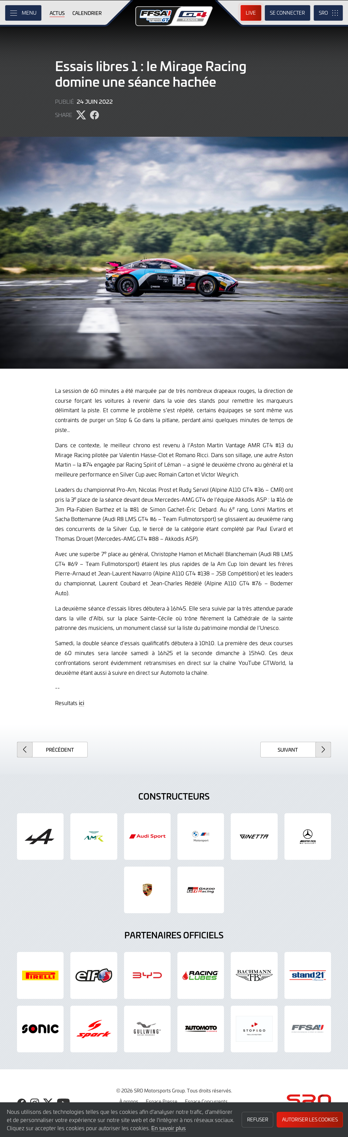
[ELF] (93, 975)
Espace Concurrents (206, 1101)
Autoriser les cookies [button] (310, 1119)
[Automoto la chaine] (200, 1029)
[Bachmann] (254, 975)
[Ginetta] (254, 836)
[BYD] (147, 975)
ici (81, 702)
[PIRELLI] (40, 975)
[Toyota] (200, 890)
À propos (128, 1101)
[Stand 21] (307, 975)
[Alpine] (40, 836)
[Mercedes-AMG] (307, 836)
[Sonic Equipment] (40, 1029)
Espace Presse (161, 1101)
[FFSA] (307, 1029)
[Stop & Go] (254, 1029)
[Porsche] (147, 890)
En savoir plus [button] (168, 1128)
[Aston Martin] (93, 836)
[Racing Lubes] (200, 975)
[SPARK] (93, 1029)
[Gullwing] (147, 1029)
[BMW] (200, 836)
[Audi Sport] (147, 836)
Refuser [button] (257, 1119)
